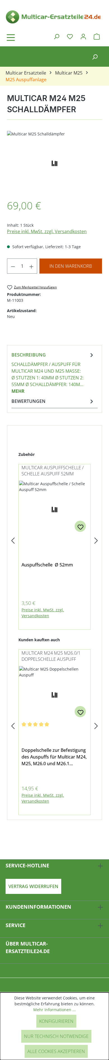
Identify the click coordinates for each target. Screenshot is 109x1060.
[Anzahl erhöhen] (31, 266)
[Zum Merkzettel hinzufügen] (80, 526)
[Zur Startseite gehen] (54, 16)
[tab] (53, 373)
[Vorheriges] (13, 541)
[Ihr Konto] (83, 36)
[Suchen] (56, 36)
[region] (54, 162)
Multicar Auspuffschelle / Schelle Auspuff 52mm (53, 471)
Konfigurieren (56, 1021)
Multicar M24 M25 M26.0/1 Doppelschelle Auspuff (51, 656)
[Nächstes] (96, 541)
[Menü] (27, 37)
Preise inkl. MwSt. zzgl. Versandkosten (47, 231)
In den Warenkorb (70, 266)
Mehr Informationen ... (54, 1009)
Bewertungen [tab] (28, 401)
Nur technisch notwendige (56, 1036)
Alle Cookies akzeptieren (56, 1051)
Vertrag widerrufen (33, 886)
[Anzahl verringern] (13, 266)
